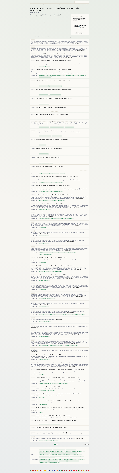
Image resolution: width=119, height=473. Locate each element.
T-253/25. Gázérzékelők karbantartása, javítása (43, 80)
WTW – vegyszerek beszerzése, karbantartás (43, 354)
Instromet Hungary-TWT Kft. (43, 404)
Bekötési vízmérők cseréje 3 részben (41, 46)
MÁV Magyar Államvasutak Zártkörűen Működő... (77, 451)
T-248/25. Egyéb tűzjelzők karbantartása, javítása (43, 69)
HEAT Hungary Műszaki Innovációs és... (55, 314)
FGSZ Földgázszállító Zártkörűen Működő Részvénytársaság (60, 415)
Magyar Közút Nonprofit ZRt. (56, 386)
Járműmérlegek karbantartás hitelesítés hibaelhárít (43, 60)
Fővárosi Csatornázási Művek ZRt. (55, 354)
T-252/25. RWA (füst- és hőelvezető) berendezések (43, 89)
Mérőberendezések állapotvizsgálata (41, 283)
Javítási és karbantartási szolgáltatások (47, 4)
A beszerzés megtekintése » (75, 43)
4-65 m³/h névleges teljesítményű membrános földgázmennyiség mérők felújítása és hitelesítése (50, 420)
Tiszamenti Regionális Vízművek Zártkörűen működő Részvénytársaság (58, 46)
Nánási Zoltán (62, 173)
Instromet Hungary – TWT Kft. (52, 383)
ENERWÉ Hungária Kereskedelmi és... (44, 218)
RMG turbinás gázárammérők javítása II (42, 432)
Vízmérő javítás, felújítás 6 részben (41, 212)
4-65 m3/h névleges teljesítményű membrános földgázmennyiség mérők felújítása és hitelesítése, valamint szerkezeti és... (54, 369)
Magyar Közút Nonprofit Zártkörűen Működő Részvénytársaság (58, 139)
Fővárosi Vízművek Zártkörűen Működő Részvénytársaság (55, 212)
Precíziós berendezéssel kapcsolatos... (54, 462)
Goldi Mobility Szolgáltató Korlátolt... (44, 345)
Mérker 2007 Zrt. (65, 383)
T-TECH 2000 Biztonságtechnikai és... (81, 75)
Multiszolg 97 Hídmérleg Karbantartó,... (44, 66)
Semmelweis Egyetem (67, 451)
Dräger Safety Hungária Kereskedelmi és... (57, 252)
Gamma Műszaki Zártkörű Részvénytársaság (58, 200)
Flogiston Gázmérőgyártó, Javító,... (43, 235)
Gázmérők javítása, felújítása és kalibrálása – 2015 (43, 415)
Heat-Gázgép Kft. (41, 374)
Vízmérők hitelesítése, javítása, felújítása (42, 185)
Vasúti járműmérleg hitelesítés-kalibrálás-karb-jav (43, 274)
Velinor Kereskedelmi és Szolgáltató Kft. (44, 359)
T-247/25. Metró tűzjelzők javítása (41, 107)
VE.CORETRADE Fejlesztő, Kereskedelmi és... (45, 254)
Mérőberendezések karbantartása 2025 (42, 139)
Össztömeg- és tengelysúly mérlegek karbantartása (43, 386)
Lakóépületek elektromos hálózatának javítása (43, 265)
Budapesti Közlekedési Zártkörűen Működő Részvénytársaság (60, 69)
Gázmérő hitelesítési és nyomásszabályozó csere (43, 157)
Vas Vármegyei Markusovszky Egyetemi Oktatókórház (56, 130)
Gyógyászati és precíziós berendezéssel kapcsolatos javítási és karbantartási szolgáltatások (71, 4)
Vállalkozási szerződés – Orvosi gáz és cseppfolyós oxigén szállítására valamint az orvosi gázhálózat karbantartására (53, 393)
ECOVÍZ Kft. (40, 412)
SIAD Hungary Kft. (41, 397)
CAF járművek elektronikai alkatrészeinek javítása (43, 339)
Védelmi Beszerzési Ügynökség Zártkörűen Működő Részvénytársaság (62, 53)
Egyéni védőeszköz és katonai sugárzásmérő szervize (44, 194)
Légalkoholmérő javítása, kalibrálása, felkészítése (43, 53)
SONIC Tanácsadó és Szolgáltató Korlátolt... (68, 75)
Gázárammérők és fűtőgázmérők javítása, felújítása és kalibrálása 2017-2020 (47, 377)
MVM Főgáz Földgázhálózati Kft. (56, 157)
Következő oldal (86, 444)
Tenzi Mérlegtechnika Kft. (54, 21)
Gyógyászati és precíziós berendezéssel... (69, 459)
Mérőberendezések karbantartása (41, 292)
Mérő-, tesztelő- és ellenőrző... (80, 459)
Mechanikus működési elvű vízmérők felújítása (43, 98)
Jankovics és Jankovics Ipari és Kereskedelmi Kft (50, 19)
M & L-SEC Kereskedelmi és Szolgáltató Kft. (55, 75)
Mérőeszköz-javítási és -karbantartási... (45, 459)
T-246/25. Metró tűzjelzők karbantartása (42, 114)
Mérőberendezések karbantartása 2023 (41, 221)
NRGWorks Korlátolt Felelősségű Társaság (44, 209)
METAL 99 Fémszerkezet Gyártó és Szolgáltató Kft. (57, 345)
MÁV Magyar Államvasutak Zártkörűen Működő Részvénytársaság (61, 274)
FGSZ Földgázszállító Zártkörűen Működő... (45, 451)
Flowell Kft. (45, 383)
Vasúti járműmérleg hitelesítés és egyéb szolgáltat (43, 362)
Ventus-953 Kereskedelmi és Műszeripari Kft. (71, 345)
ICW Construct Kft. (56, 173)
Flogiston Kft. (41, 383)
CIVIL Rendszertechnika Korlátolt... (43, 75)
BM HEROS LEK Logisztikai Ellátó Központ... (45, 200)
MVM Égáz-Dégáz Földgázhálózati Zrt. (56, 148)
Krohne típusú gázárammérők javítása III (42, 427)
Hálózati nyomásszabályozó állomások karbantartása (44, 203)
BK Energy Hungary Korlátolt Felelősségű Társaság (46, 173)
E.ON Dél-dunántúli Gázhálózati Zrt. (41, 16)
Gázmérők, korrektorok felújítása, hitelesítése (42, 148)
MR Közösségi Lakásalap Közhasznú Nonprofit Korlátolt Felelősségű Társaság (62, 265)
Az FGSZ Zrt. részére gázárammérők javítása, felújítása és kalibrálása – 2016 (47, 400)
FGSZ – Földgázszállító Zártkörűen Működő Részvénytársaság (69, 377)
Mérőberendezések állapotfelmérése (41, 257)
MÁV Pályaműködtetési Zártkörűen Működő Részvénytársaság (61, 60)
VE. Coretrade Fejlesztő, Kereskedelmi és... (70, 252)
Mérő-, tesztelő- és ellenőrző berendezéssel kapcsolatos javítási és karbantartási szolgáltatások (80, 22)
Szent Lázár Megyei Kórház (76, 393)
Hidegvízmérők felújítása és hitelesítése (41, 121)
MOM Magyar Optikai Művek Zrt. (58, 182)
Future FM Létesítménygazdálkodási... (56, 271)
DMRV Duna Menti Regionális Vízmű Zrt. (79, 407)
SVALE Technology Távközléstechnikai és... (45, 321)
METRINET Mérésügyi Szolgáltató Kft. (80, 314)
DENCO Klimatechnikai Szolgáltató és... (44, 271)
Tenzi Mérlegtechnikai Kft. (50, 390)
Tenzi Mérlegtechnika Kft (39, 19)
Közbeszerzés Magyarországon (34, 4)
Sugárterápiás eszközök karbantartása (42, 130)
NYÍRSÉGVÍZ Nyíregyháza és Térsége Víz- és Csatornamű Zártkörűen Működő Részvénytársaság (63, 121)
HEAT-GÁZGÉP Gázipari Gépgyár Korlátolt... (67, 314)
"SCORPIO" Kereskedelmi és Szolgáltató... (44, 252)
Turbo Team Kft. (55, 440)
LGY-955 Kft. (59, 383)
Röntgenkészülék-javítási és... (43, 462)
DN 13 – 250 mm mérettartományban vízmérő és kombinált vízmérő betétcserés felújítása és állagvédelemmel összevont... (54, 407)
